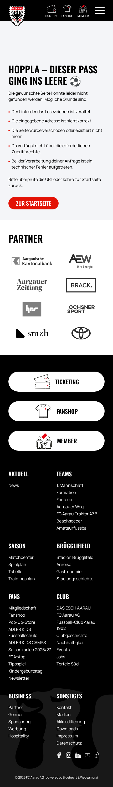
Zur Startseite (33, 203)
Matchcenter (21, 557)
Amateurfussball (72, 528)
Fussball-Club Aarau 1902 (75, 625)
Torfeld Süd (67, 664)
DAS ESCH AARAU (73, 608)
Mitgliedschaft (22, 608)
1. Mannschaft (69, 485)
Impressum (67, 736)
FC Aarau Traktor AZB (76, 514)
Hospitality (18, 736)
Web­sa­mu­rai (89, 777)
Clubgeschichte (71, 635)
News (13, 485)
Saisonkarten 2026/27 (29, 649)
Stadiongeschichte (74, 579)
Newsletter (18, 678)
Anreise (63, 564)
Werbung (17, 729)
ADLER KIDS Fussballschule (22, 632)
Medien (63, 714)
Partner (15, 707)
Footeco (64, 499)
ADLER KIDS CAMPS (27, 642)
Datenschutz (69, 743)
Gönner (15, 714)
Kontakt (63, 707)
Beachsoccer (69, 521)
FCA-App (16, 657)
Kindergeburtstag (25, 671)
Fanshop (16, 615)
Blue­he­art (70, 777)
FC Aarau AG (68, 615)
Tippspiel (17, 664)
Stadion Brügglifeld (74, 557)
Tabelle (15, 571)
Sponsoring (19, 721)
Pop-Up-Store (21, 622)
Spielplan (17, 564)
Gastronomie (68, 571)
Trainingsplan (21, 579)
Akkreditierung (70, 721)
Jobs (60, 657)
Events (63, 649)
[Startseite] (17, 10)
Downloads (67, 729)
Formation (66, 492)
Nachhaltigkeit (70, 642)
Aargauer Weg (70, 507)
